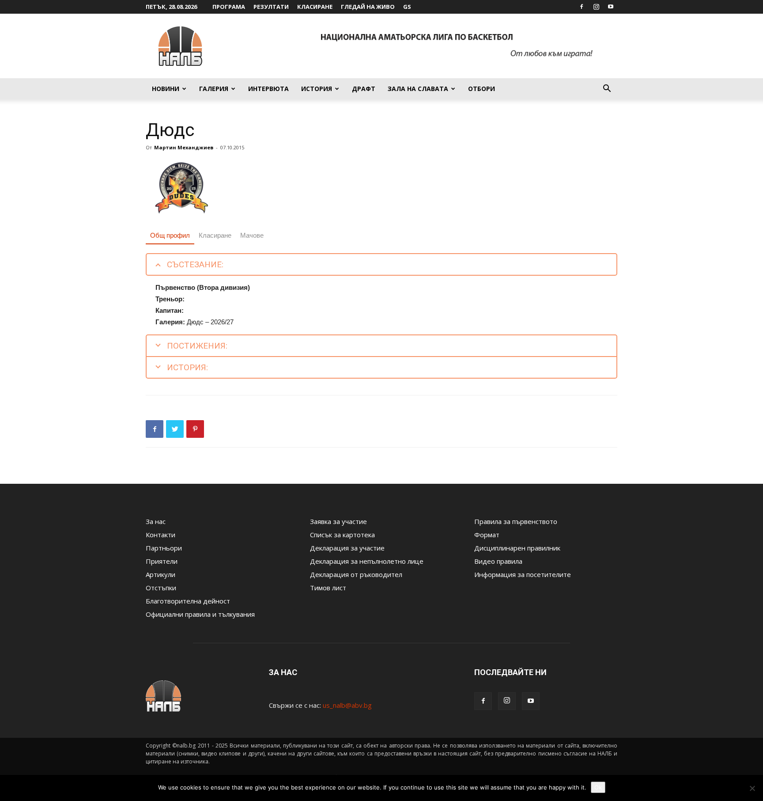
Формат (486, 534)
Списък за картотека (342, 534)
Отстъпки (161, 587)
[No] (752, 788)
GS (407, 7)
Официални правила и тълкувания (200, 614)
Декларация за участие (347, 547)
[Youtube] (610, 6)
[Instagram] (596, 6)
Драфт (363, 88)
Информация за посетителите (522, 574)
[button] (606, 89)
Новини (165, 88)
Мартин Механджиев (183, 147)
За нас (156, 521)
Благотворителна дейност (188, 600)
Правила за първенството (515, 521)
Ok (598, 787)
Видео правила (498, 561)
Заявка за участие (338, 521)
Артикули (160, 574)
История (316, 88)
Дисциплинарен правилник (517, 547)
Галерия (213, 88)
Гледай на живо (368, 7)
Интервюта (268, 88)
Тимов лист (328, 587)
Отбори (481, 88)
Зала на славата (418, 88)
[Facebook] (581, 6)
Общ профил (170, 235)
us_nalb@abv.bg (347, 705)
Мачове (252, 235)
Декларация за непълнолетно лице (366, 561)
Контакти (160, 534)
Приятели (162, 561)
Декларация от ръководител (356, 574)
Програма (228, 7)
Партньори (164, 547)
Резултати (271, 7)
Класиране (314, 7)
